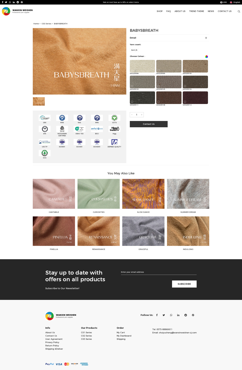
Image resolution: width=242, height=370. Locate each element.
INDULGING (188, 249)
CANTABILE (54, 212)
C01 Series (86, 332)
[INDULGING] (188, 231)
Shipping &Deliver (54, 349)
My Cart (121, 332)
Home (36, 24)
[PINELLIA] (54, 231)
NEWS (211, 11)
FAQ (168, 11)
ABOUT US (180, 11)
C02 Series (86, 336)
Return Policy (52, 345)
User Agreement (54, 339)
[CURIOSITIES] (99, 194)
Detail (133, 38)
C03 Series (46, 24)
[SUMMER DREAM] (188, 194)
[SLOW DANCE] (143, 194)
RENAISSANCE (98, 249)
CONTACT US (225, 11)
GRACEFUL (143, 249)
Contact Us (51, 336)
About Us (50, 332)
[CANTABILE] (54, 194)
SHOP (160, 11)
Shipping (121, 339)
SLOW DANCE (143, 212)
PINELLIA (54, 249)
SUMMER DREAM (188, 212)
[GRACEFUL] (143, 231)
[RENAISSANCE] (99, 231)
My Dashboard (124, 336)
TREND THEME (196, 11)
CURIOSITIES (98, 212)
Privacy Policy (52, 342)
